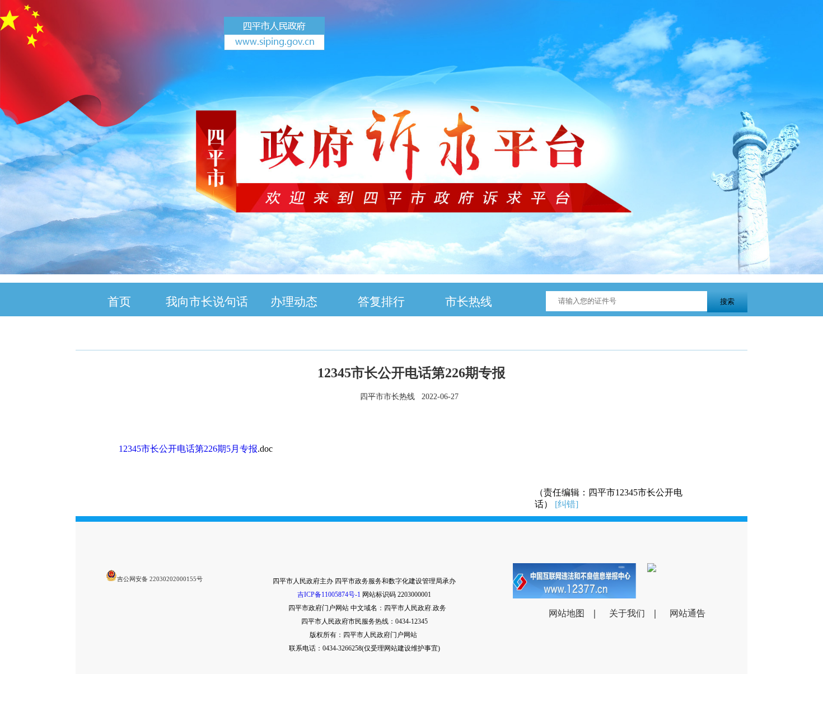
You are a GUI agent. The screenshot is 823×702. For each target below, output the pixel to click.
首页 (119, 301)
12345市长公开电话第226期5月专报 (188, 448)
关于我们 (627, 613)
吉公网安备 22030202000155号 (160, 578)
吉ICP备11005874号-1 (329, 594)
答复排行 (381, 301)
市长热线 (468, 301)
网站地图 (566, 613)
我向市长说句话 (207, 301)
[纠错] (566, 504)
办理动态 (293, 301)
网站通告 (687, 613)
